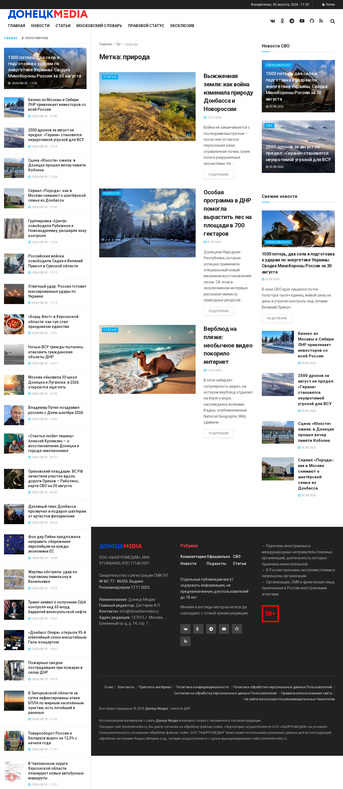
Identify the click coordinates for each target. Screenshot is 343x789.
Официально (278, 242)
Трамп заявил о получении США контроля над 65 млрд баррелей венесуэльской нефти (57, 607)
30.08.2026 (276, 106)
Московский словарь (99, 26)
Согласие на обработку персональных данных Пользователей (225, 693)
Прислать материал (155, 687)
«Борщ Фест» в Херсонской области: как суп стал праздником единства (53, 321)
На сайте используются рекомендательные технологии (289, 699)
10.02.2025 (213, 370)
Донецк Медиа (156, 708)
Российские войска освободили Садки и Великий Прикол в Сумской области (55, 261)
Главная (16, 26)
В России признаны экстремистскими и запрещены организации (298, 573)
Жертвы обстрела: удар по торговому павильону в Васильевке (52, 577)
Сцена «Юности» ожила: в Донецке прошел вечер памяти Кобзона (57, 165)
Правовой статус (146, 26)
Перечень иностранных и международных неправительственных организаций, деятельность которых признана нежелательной (297, 555)
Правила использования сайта (306, 693)
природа (131, 44)
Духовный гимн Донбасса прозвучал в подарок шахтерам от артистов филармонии (57, 511)
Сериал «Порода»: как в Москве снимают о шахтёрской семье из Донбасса (57, 195)
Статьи (62, 26)
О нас (109, 687)
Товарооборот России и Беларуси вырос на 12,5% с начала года (52, 738)
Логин (330, 4)
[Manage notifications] (12, 777)
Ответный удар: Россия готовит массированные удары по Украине (57, 291)
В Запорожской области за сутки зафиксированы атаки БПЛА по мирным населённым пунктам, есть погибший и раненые (56, 703)
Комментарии (193, 556)
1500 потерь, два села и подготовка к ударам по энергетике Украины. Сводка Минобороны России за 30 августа (296, 86)
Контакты (126, 687)
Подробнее (219, 174)
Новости (40, 26)
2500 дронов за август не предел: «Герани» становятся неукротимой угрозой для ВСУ (56, 135)
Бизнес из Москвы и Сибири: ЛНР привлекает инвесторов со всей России (57, 105)
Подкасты (216, 563)
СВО (269, 125)
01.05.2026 (213, 242)
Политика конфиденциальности (202, 687)
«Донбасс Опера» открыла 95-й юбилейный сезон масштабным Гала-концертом (57, 637)
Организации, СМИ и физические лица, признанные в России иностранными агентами (298, 588)
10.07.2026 (213, 117)
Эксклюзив (182, 26)
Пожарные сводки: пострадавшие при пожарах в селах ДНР (55, 668)
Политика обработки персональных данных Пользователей (282, 687)
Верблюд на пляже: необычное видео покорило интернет (228, 345)
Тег (118, 44)
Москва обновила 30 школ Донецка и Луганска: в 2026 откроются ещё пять (53, 382)
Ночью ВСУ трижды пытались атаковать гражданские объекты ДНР (55, 352)
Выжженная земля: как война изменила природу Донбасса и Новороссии (228, 92)
